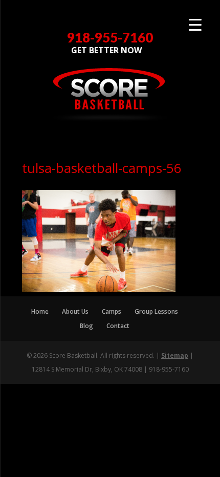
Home (40, 311)
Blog (86, 325)
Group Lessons (156, 311)
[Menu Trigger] (195, 24)
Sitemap (174, 355)
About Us (75, 311)
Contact (117, 325)
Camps (111, 311)
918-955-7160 (110, 38)
